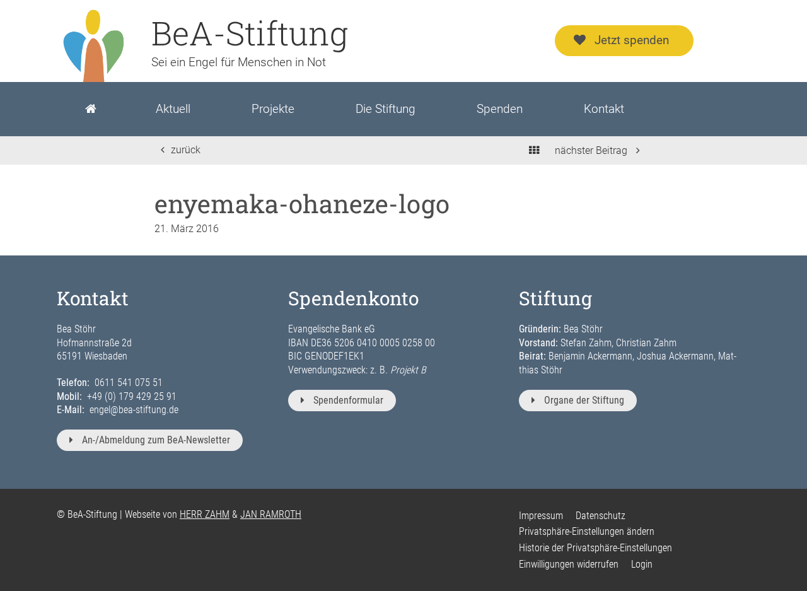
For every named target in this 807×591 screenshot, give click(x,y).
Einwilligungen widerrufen (568, 564)
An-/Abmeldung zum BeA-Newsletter (156, 440)
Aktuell (173, 109)
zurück (185, 150)
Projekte (273, 109)
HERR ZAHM (204, 514)
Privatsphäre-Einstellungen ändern (586, 531)
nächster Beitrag (592, 150)
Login (642, 564)
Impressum (541, 516)
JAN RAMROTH (270, 514)
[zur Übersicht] (534, 150)
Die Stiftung (385, 109)
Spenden (500, 109)
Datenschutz (600, 516)
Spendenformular (348, 400)
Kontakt (604, 109)
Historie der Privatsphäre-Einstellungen (595, 548)
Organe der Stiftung (584, 400)
